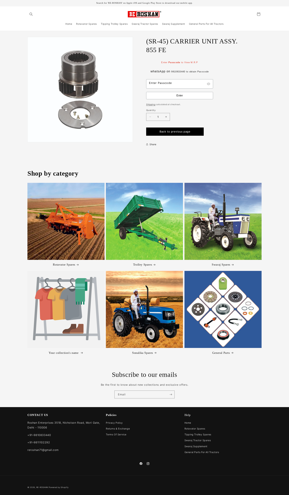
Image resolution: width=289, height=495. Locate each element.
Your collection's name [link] (64, 352)
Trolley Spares (142, 264)
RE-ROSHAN (42, 487)
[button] (31, 14)
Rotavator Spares (64, 264)
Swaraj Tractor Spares (197, 440)
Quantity (151, 110)
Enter (179, 95)
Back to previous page (175, 131)
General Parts (221, 352)
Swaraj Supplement (195, 446)
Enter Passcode (160, 83)
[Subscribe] (170, 394)
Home (187, 422)
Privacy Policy (114, 422)
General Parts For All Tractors (201, 452)
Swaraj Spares (221, 264)
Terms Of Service (116, 434)
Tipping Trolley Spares (197, 434)
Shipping (150, 104)
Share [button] (153, 144)
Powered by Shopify (59, 487)
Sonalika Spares (142, 352)
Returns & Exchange (118, 428)
